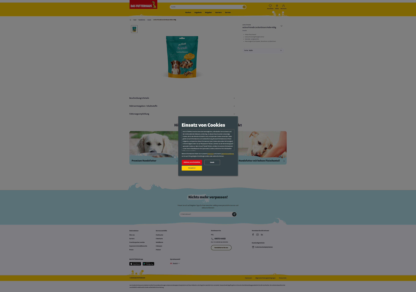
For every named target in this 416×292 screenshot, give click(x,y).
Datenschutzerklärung (227, 154)
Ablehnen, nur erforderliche (192, 162)
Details (212, 162)
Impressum (210, 154)
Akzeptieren (192, 168)
